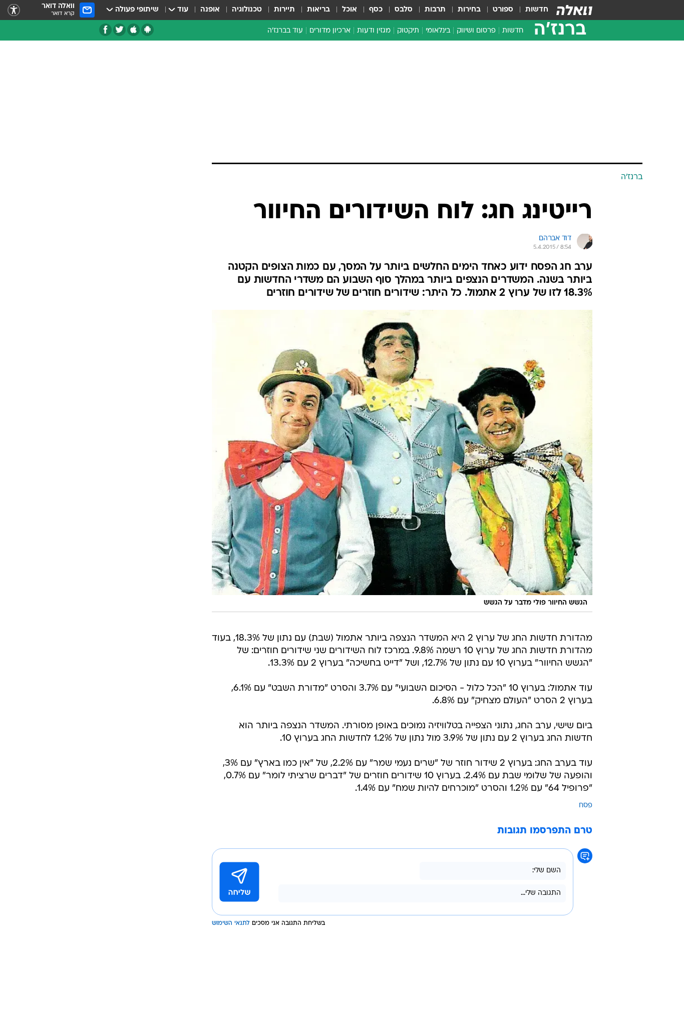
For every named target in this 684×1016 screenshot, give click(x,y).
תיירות (284, 10)
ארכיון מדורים (330, 31)
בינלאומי (438, 31)
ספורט (503, 10)
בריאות (318, 10)
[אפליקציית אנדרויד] (147, 30)
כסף (376, 10)
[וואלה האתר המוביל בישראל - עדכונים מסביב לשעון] (574, 10)
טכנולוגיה (247, 10)
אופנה (210, 10)
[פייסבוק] (105, 30)
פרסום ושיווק (476, 31)
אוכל (349, 10)
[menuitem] (530, 10)
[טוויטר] (119, 30)
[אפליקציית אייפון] (133, 30)
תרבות (435, 10)
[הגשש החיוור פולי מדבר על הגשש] (402, 461)
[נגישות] (14, 10)
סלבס (404, 10)
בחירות (469, 10)
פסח (585, 805)
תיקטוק (408, 31)
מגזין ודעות (374, 31)
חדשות (536, 10)
